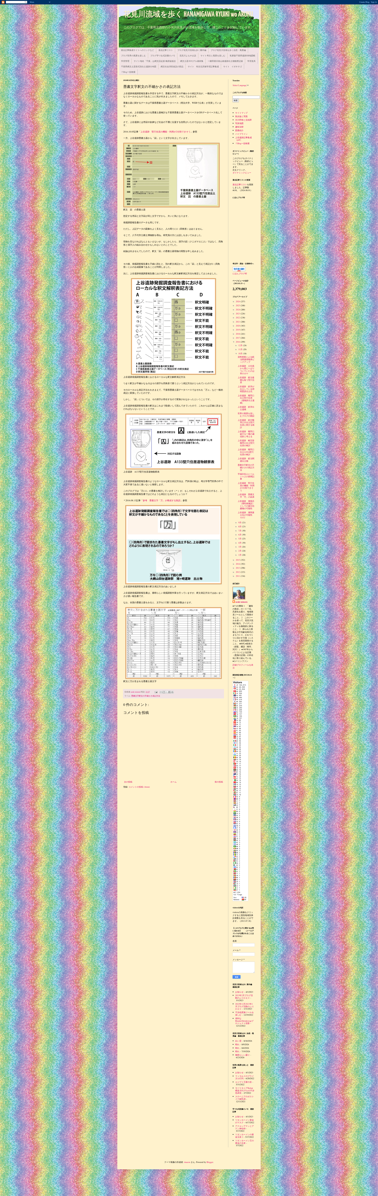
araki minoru (241, 601)
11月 (240, 349)
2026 (238, 301)
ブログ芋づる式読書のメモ (162, 55)
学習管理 (125, 61)
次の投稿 (128, 781)
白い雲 (238, 1040)
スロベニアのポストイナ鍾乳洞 (244, 1097)
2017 (238, 337)
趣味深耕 (239, 126)
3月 (240, 546)
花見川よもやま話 (188, 55)
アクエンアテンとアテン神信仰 (244, 1127)
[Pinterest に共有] (172, 692)
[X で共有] (166, 692)
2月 (240, 550)
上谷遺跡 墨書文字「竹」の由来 (246, 495)
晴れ (237, 1044)
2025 (238, 305)
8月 (240, 526)
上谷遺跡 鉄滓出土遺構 (246, 408)
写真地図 (239, 123)
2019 (238, 329)
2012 (238, 572)
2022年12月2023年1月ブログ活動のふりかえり (244, 1006)
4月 (240, 542)
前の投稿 (219, 781)
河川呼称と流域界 (243, 119)
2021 (238, 321)
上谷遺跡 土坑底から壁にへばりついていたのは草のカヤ (246, 369)
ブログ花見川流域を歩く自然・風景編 (228, 50)
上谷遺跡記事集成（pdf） (243, 138)
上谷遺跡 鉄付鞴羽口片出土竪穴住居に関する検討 (246, 424)
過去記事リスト (165, 50)
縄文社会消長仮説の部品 (172, 66)
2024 (238, 309)
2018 (238, 333)
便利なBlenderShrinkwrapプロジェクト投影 (244, 1021)
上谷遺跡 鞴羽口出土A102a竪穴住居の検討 (246, 452)
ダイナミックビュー (242, 172)
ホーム (173, 781)
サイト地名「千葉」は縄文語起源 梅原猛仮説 (155, 61)
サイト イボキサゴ (232, 66)
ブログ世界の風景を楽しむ (133, 55)
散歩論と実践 (241, 116)
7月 (240, 530)
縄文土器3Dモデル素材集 (191, 61)
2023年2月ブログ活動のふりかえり (244, 996)
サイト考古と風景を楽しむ (213, 55)
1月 (240, 554)
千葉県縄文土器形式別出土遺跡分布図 (138, 66)
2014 (238, 563)
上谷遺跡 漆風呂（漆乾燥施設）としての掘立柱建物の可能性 (246, 505)
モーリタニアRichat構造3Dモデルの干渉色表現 (244, 1090)
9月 (240, 522)
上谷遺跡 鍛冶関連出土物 (246, 459)
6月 (240, 534)
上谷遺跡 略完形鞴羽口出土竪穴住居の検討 (246, 443)
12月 (240, 345)
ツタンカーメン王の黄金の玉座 (244, 1141)
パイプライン (241, 133)
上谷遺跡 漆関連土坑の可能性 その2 (246, 515)
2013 (238, 567)
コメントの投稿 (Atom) (139, 786)
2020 (238, 325)
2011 (238, 576)
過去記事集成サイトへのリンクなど (137, 50)
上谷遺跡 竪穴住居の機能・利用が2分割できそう (165, 131)
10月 (240, 353)
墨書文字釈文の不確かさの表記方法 (246, 467)
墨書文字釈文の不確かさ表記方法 (145, 696)
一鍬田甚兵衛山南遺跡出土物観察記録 (225, 61)
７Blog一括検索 (128, 72)
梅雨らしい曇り (242, 1054)
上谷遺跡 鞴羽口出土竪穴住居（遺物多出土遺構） (246, 399)
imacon (187, 1162)
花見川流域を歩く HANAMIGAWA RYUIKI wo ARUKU (188, 14)
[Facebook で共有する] (169, 692)
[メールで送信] (161, 692)
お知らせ (239, 991)
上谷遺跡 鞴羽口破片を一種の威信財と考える (246, 434)
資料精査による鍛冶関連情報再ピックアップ (246, 359)
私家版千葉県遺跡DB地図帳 (242, 55)
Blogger (210, 1162)
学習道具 (251, 61)
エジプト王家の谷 (243, 1082)
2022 (238, 317)
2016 (238, 341)
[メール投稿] (156, 692)
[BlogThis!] (163, 692)
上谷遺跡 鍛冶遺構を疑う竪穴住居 (246, 380)
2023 (238, 313)
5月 (240, 538)
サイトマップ (241, 112)
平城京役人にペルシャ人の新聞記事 (246, 476)
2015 (238, 559)
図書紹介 (239, 130)
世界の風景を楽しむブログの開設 (246, 414)
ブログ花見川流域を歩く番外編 (191, 50)
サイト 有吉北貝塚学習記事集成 (203, 66)
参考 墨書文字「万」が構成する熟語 (161, 500)
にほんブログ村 (240, 273)
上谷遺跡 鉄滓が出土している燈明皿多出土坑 (246, 389)
